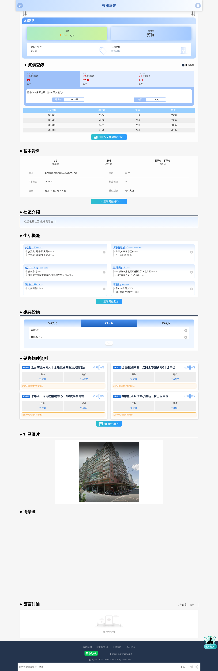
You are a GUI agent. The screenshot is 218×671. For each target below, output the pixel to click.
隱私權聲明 (102, 647)
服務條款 (117, 647)
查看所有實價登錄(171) (111, 137)
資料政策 (130, 647)
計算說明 (189, 65)
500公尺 (109, 323)
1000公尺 (165, 323)
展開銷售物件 (111, 423)
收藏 (95, 367)
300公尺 (52, 323)
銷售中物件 (36, 49)
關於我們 (87, 647)
